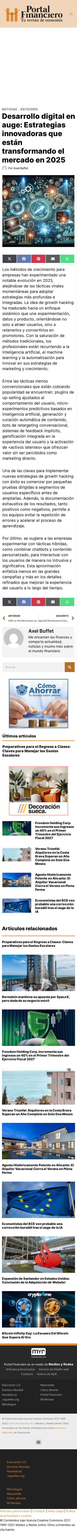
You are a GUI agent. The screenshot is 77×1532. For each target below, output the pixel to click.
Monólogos (9, 1404)
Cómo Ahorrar (49, 1390)
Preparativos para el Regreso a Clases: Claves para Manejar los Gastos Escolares (36, 751)
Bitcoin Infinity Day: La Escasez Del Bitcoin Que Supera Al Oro (35, 1335)
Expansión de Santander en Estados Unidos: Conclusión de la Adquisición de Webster (36, 1280)
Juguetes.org (10, 1399)
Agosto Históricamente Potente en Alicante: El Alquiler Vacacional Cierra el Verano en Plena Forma (54, 882)
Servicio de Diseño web (54, 1369)
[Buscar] (70, 667)
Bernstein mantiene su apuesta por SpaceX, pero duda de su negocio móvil (36, 999)
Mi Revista (47, 1399)
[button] (38, 1442)
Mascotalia (47, 1385)
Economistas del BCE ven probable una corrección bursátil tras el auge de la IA (55, 906)
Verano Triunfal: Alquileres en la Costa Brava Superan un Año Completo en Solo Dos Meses (52, 856)
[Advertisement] (38, 66)
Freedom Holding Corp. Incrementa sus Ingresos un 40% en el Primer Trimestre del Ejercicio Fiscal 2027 (54, 830)
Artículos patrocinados (20, 1369)
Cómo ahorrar (16, 1498)
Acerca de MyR (47, 1374)
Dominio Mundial (12, 1390)
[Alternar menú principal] (71, 14)
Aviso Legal (55, 1511)
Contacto (27, 1374)
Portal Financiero (51, 1394)
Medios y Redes (61, 1364)
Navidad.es (9, 1394)
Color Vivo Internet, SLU (21, 1423)
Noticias (9, 109)
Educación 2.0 (11, 1385)
